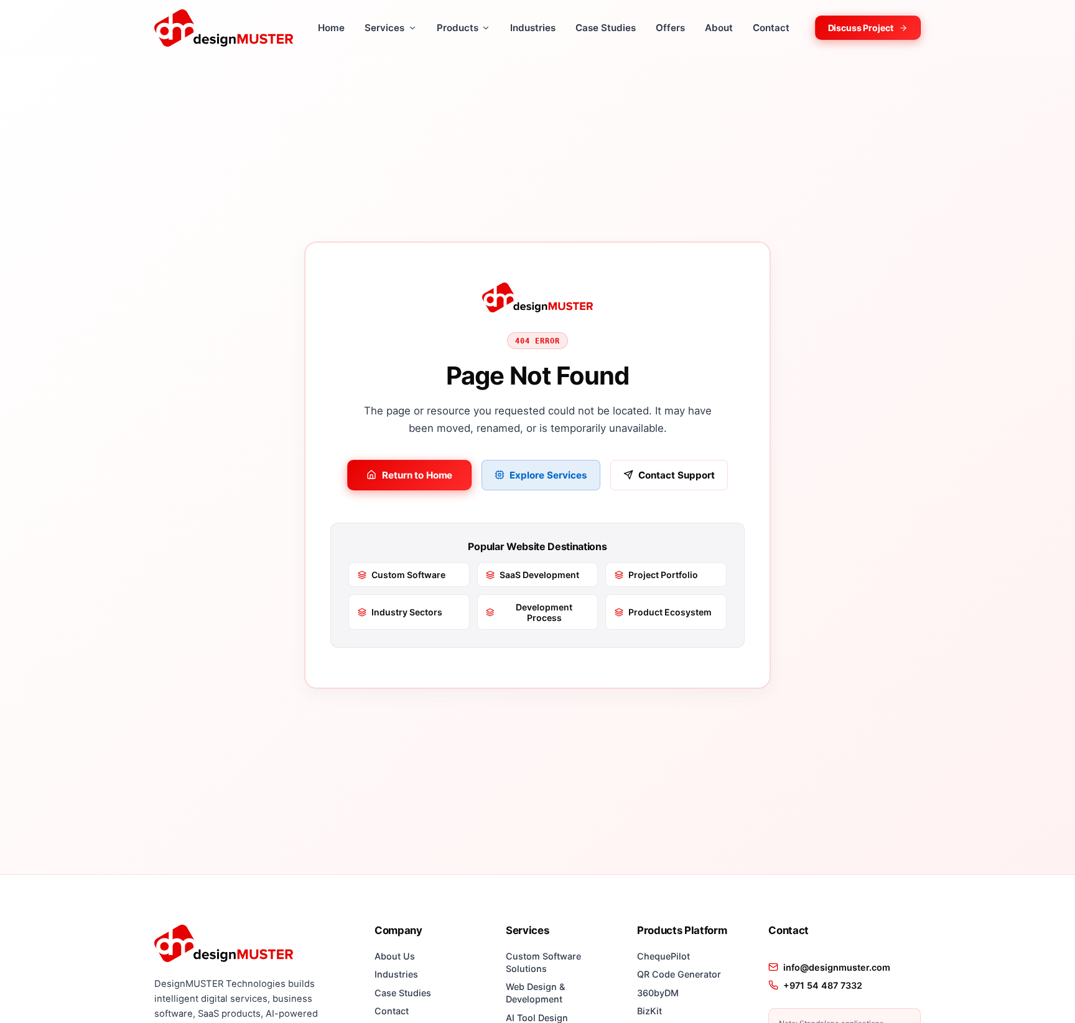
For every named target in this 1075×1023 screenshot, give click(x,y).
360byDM (658, 993)
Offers (670, 28)
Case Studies (605, 28)
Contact (771, 28)
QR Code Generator (679, 974)
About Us (395, 956)
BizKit (649, 1011)
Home (331, 28)
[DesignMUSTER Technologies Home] (223, 27)
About (719, 28)
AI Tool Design (537, 1017)
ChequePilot (663, 956)
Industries (533, 28)
